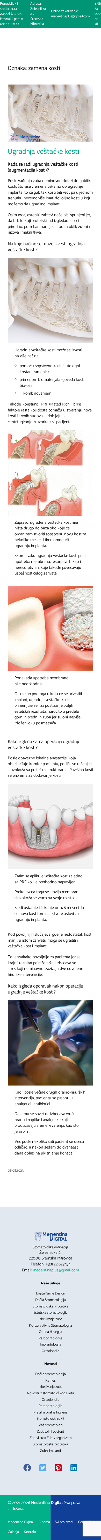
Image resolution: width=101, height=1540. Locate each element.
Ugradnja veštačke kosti (43, 151)
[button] (57, 35)
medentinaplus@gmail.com (56, 1270)
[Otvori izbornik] (44, 35)
